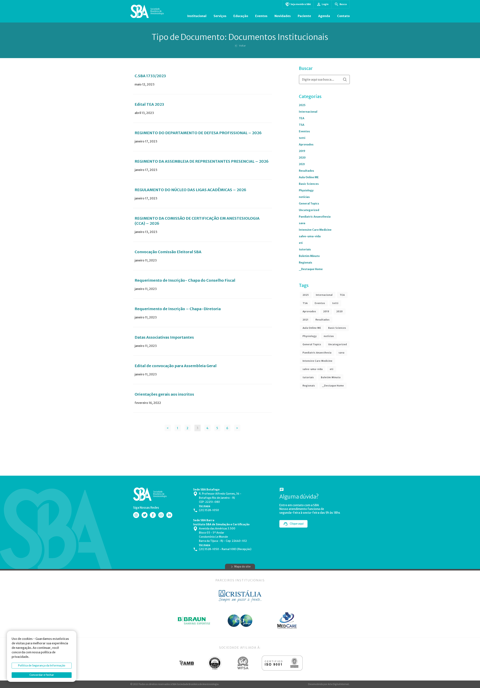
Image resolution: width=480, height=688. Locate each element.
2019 (302, 151)
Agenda (324, 16)
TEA (301, 118)
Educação (240, 16)
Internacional (308, 111)
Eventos (261, 16)
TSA (301, 125)
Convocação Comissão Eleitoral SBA (168, 251)
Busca (343, 4)
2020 (302, 157)
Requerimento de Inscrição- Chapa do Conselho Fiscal (185, 280)
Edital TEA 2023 (149, 104)
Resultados (306, 170)
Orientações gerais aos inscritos (164, 394)
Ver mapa (204, 506)
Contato (343, 16)
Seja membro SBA (300, 4)
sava (302, 223)
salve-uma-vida (310, 236)
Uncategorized (309, 210)
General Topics (309, 203)
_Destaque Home (311, 269)
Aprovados (306, 144)
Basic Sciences (309, 184)
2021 (302, 164)
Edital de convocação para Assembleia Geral (176, 365)
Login (325, 4)
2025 (302, 105)
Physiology (306, 190)
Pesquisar (345, 79)
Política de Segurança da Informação (41, 665)
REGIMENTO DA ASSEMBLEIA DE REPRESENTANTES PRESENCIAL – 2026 (201, 161)
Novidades (282, 16)
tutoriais (305, 249)
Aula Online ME (309, 177)
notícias (304, 197)
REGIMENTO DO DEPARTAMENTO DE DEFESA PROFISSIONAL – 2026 (198, 132)
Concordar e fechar (41, 675)
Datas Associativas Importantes (164, 337)
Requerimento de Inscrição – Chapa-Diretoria (178, 308)
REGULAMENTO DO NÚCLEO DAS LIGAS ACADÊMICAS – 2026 (190, 189)
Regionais (305, 262)
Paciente (304, 16)
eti (301, 243)
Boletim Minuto (309, 256)
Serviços (220, 16)
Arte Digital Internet (338, 684)
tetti (302, 138)
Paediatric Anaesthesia (315, 216)
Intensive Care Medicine (315, 229)
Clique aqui (297, 523)
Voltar (242, 45)
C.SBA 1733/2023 (150, 75)
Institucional (196, 16)
